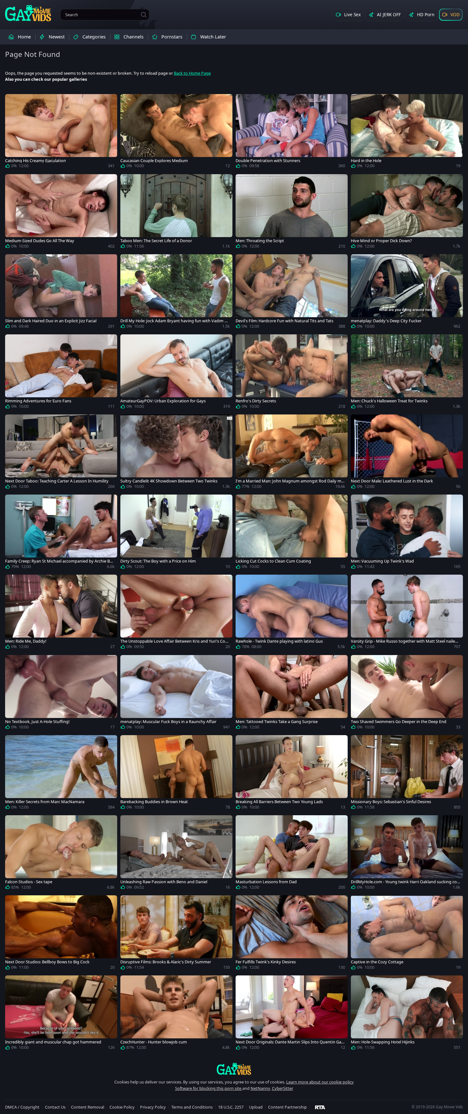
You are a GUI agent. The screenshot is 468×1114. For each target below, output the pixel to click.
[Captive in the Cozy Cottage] (407, 933)
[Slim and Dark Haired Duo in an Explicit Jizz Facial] (61, 292)
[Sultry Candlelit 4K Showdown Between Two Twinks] (176, 452)
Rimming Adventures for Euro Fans (38, 401)
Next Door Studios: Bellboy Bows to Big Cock (47, 962)
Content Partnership (287, 1107)
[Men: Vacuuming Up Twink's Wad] (407, 533)
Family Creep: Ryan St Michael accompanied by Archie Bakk (59, 561)
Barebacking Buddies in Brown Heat (154, 801)
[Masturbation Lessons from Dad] (292, 853)
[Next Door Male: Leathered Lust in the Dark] (407, 452)
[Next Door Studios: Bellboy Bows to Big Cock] (61, 933)
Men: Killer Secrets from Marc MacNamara (44, 801)
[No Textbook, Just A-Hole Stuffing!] (61, 693)
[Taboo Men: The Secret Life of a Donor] (176, 212)
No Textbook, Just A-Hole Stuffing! (37, 721)
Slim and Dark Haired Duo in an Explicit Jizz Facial (50, 320)
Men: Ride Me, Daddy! (25, 641)
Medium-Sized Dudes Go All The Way (39, 240)
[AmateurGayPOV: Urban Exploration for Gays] (176, 372)
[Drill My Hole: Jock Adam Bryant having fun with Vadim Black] (176, 292)
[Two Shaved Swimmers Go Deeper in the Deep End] (407, 693)
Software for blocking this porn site (208, 1088)
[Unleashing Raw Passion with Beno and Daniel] (176, 853)
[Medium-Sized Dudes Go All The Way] (61, 212)
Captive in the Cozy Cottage (377, 962)
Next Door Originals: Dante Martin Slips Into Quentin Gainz (290, 1042)
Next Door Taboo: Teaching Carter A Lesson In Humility (57, 481)
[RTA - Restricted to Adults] (320, 1107)
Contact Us (55, 1107)
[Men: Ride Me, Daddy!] (61, 613)
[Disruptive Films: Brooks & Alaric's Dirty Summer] (176, 933)
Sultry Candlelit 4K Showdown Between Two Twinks (168, 481)
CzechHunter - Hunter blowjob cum (153, 1042)
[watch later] (13, 102)
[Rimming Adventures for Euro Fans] (61, 372)
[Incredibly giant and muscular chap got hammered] (61, 1013)
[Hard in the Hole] (407, 132)
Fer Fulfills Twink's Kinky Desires (266, 962)
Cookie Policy (122, 1107)
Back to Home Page (192, 73)
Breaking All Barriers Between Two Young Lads (279, 801)
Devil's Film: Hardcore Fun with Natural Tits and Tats (284, 320)
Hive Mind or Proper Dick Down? (381, 240)
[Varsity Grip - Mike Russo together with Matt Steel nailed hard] (407, 613)
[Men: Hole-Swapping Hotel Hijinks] (407, 1013)
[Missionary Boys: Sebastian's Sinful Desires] (407, 773)
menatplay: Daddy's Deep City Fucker (386, 320)
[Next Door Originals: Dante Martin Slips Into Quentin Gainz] (292, 1013)
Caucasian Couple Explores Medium (154, 160)
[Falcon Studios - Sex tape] (61, 853)
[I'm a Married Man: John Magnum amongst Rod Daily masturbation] (292, 452)
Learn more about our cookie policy (320, 1082)
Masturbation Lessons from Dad (266, 881)
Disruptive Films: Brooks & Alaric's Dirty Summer (165, 962)
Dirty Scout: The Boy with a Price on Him (158, 561)
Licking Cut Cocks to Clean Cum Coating (273, 561)
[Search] (143, 14)
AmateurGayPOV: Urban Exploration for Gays (163, 401)
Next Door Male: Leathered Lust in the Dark (392, 481)
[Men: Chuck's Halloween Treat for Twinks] (407, 372)
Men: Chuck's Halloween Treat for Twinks (389, 401)
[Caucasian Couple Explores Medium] (176, 132)
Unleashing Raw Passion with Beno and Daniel (163, 881)
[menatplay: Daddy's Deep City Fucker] (407, 292)
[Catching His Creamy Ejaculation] (61, 132)
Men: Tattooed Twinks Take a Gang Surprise (277, 721)
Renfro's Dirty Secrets (256, 401)
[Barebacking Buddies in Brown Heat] (176, 773)
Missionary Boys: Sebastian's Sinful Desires (391, 801)
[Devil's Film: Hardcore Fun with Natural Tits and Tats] (292, 292)
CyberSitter (282, 1088)
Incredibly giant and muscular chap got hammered (53, 1042)
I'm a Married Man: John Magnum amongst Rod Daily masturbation (290, 481)
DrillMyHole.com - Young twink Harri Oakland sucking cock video (405, 881)
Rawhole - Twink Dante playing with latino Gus (279, 641)
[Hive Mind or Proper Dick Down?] (407, 212)
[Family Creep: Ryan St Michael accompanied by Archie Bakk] (61, 533)
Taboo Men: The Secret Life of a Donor (156, 240)
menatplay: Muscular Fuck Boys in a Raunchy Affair (168, 721)
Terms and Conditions (192, 1107)
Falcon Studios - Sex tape (28, 881)
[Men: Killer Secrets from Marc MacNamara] (61, 773)
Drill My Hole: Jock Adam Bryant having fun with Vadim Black (174, 320)
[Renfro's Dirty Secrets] (292, 372)
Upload (256, 1107)
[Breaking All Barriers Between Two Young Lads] (292, 773)
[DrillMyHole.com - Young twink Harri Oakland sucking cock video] (407, 853)
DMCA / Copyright (22, 1107)
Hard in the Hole (366, 160)
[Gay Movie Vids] (28, 12)
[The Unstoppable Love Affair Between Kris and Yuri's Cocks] (176, 613)
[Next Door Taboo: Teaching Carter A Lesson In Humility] (61, 452)
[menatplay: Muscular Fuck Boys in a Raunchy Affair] (176, 693)
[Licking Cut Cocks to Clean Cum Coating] (292, 533)
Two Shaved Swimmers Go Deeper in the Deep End (398, 721)
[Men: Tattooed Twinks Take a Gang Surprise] (292, 693)
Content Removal (87, 1107)
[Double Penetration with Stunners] (292, 132)
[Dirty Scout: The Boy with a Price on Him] (176, 533)
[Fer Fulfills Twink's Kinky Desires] (292, 933)
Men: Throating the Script (260, 240)
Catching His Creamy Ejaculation (35, 160)
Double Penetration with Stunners (268, 160)
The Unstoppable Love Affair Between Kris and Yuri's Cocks (174, 641)
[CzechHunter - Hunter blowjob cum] (176, 1013)
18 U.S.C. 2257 (231, 1107)
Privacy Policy (153, 1107)
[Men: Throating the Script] (292, 212)
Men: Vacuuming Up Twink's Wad (382, 561)
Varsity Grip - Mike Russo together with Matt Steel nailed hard (404, 641)
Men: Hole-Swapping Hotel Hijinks (383, 1042)
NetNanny (260, 1088)
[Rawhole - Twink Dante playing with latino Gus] (292, 613)
